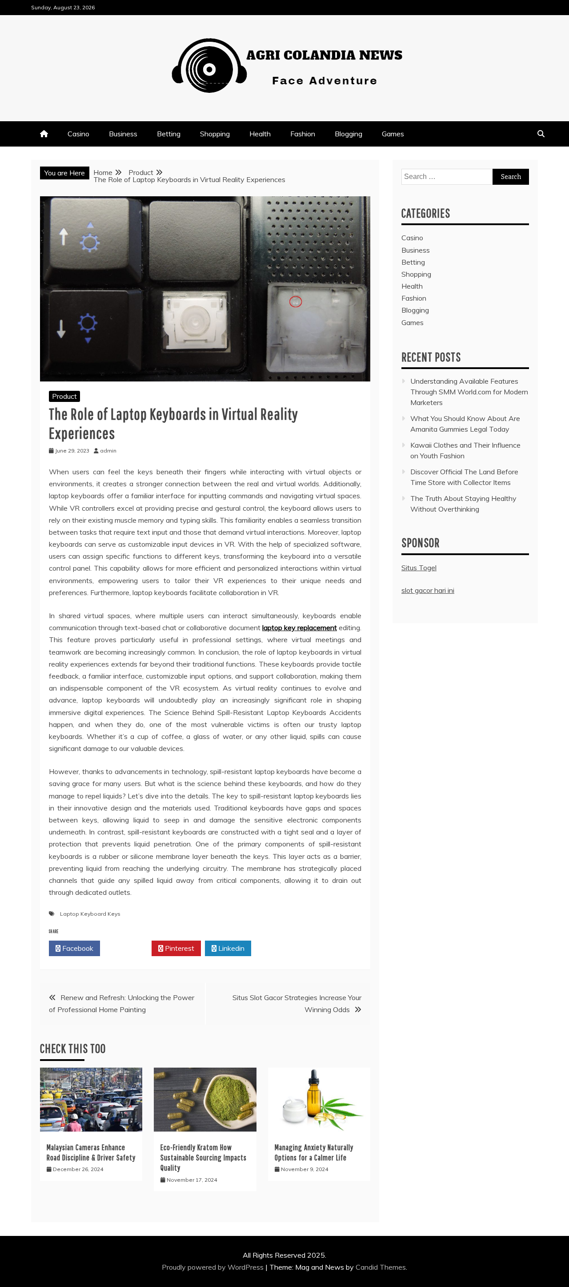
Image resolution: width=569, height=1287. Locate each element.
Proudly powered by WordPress (213, 1267)
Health (260, 133)
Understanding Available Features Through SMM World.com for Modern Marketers (469, 392)
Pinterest (178, 948)
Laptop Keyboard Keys (90, 913)
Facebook (76, 948)
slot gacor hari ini (427, 590)
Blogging (348, 133)
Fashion (302, 133)
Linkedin (230, 948)
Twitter (128, 948)
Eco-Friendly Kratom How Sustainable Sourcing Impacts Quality (203, 1158)
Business (123, 133)
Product (64, 396)
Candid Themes (381, 1267)
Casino (78, 133)
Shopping (215, 133)
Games (393, 133)
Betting (168, 133)
